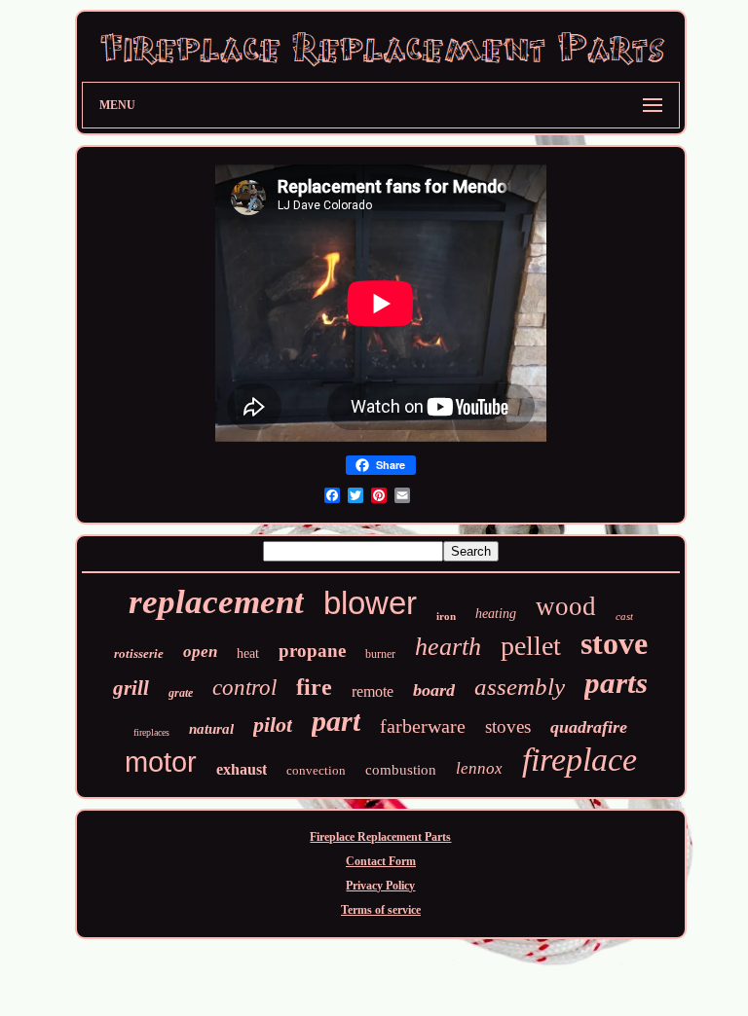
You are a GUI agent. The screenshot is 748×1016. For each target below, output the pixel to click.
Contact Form (381, 861)
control (244, 687)
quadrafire (588, 727)
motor (161, 762)
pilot (272, 724)
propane (312, 650)
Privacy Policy (380, 885)
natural (211, 729)
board (434, 690)
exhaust (241, 769)
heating (495, 613)
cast (624, 616)
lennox (479, 768)
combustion (400, 770)
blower (370, 603)
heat (248, 653)
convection (316, 770)
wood (566, 606)
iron (446, 616)
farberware (423, 726)
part (336, 721)
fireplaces (151, 732)
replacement (216, 602)
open (200, 651)
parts (616, 683)
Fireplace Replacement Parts (380, 837)
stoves (508, 726)
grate (180, 693)
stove (614, 643)
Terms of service (381, 910)
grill (131, 688)
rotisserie (139, 653)
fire (314, 687)
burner (380, 654)
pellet (531, 646)
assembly (519, 686)
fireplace (579, 760)
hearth (448, 647)
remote (372, 691)
